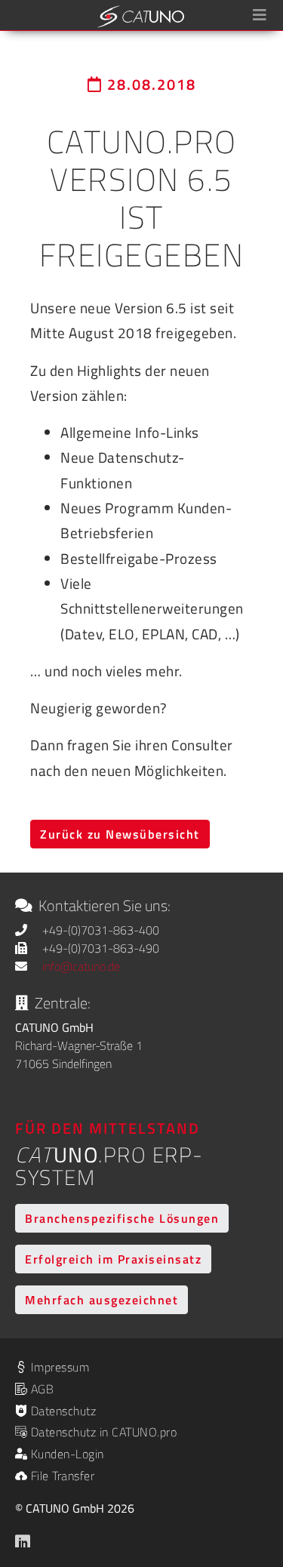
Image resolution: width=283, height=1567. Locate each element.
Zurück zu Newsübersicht (120, 834)
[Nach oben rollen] (250, 1473)
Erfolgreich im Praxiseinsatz (113, 1259)
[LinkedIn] (24, 1538)
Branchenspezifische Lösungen (122, 1218)
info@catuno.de (81, 966)
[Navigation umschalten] (259, 15)
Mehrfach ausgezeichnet (101, 1300)
